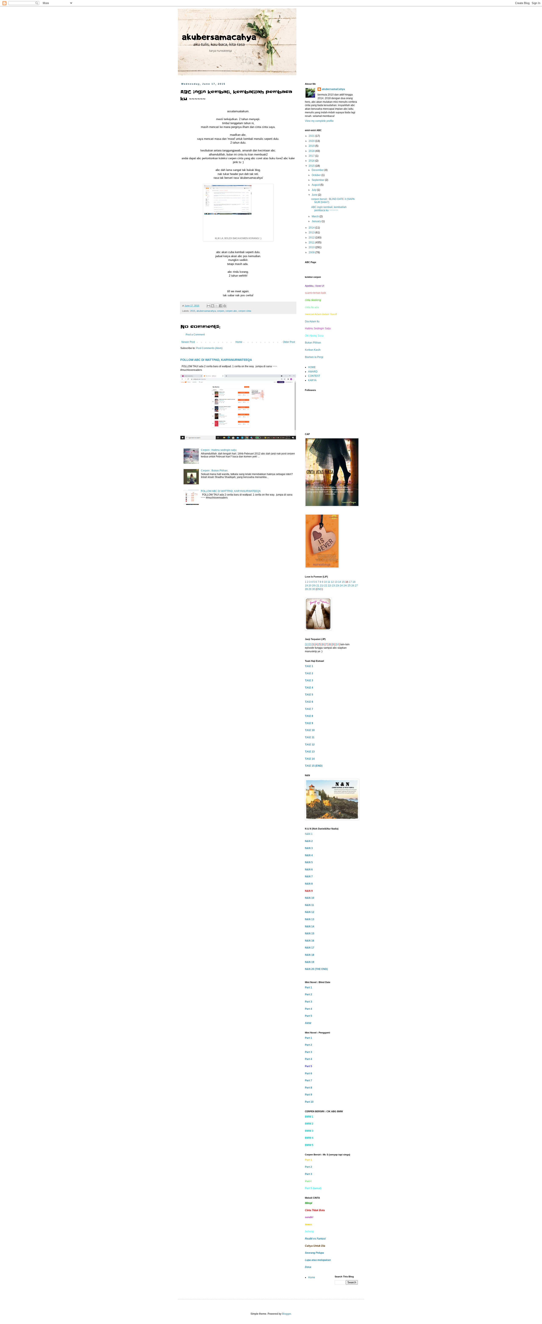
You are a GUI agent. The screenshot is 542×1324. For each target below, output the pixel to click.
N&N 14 (309, 926)
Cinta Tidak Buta (315, 1210)
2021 (312, 135)
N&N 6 (309, 869)
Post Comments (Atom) (209, 348)
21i (322, 585)
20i (314, 585)
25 (349, 585)
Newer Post (188, 342)
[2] (309, 644)
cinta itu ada (312, 307)
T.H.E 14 (310, 758)
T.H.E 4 (309, 687)
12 (332, 581)
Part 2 (308, 994)
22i (329, 585)
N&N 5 (309, 862)
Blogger (286, 1313)
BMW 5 (309, 1145)
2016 (312, 160)
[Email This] (208, 306)
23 (333, 585)
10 (325, 581)
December (318, 170)
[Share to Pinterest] (225, 306)
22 (325, 585)
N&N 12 (309, 912)
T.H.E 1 (309, 666)
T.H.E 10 (310, 730)
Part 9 (308, 1094)
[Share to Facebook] (220, 306)
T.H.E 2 (309, 673)
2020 (312, 141)
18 (354, 581)
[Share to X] (216, 306)
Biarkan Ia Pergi (314, 357)
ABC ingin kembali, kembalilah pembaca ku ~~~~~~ (329, 209)
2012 (312, 237)
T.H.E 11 (309, 737)
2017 (312, 155)
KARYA (312, 380)
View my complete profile (319, 120)
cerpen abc (231, 311)
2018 (312, 151)
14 (339, 581)
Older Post (289, 342)
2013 (312, 232)
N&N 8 (309, 883)
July (314, 189)
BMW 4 (309, 1137)
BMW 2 (309, 1123)
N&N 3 (309, 848)
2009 (312, 252)
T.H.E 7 (309, 709)
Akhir (308, 1023)
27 (356, 585)
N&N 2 (309, 841)
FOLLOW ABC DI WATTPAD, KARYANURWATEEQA (216, 359)
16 (346, 581)
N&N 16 (309, 940)
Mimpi (308, 1203)
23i (338, 585)
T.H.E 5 (309, 694)
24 (341, 585)
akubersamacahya (206, 311)
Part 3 (308, 1001)
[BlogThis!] (212, 306)
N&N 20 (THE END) (316, 969)
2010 (312, 247)
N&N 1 (308, 833)
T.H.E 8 (309, 716)
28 (306, 589)
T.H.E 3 (309, 680)
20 (309, 585)
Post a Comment (195, 334)
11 (329, 581)
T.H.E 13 (310, 751)
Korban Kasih (313, 349)
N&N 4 (309, 855)
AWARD (313, 371)
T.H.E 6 (309, 701)
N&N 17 (309, 947)
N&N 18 (309, 954)
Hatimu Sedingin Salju (318, 328)
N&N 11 (309, 905)
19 (306, 585)
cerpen (220, 311)
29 (309, 589)
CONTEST (314, 375)
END (319, 589)
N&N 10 (309, 897)
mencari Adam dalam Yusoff (321, 314)
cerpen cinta (244, 311)
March (315, 216)
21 (317, 585)
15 (343, 581)
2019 (312, 145)
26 (352, 585)
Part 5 (308, 1015)
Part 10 (309, 1101)
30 (313, 589)
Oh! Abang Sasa (314, 335)
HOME (312, 367)
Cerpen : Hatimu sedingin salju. (219, 450)
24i (345, 585)
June (315, 194)
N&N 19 (309, 962)
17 (350, 581)
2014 (312, 227)
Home (238, 342)
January (317, 221)
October (316, 175)
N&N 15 (309, 933)
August (316, 184)
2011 (312, 242)
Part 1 (308, 987)
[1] (306, 644)
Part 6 (308, 1073)
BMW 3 (309, 1130)
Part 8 (308, 1087)
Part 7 (308, 1080)
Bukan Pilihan (313, 342)
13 (336, 581)
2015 (192, 311)
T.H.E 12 (310, 744)
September (318, 180)
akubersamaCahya (333, 89)
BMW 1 (309, 1116)
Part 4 (308, 1008)
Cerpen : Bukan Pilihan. (214, 470)
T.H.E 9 (309, 723)
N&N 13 (309, 919)
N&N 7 (309, 876)
